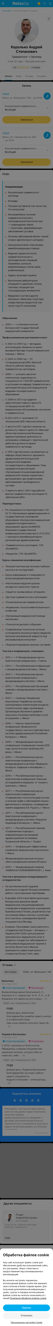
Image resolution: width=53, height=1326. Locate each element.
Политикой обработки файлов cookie (28, 1298)
